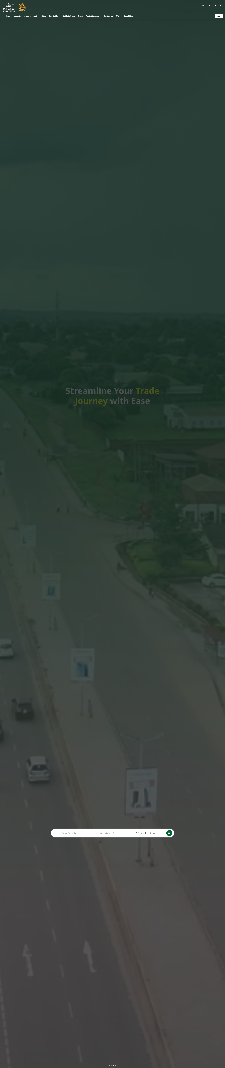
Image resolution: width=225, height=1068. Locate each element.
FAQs (118, 16)
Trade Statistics (92, 16)
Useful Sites (128, 16)
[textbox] (70, 833)
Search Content (30, 16)
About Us (17, 16)
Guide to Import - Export (73, 16)
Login (219, 16)
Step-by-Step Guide (50, 16)
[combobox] (70, 833)
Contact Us (108, 16)
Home (7, 16)
